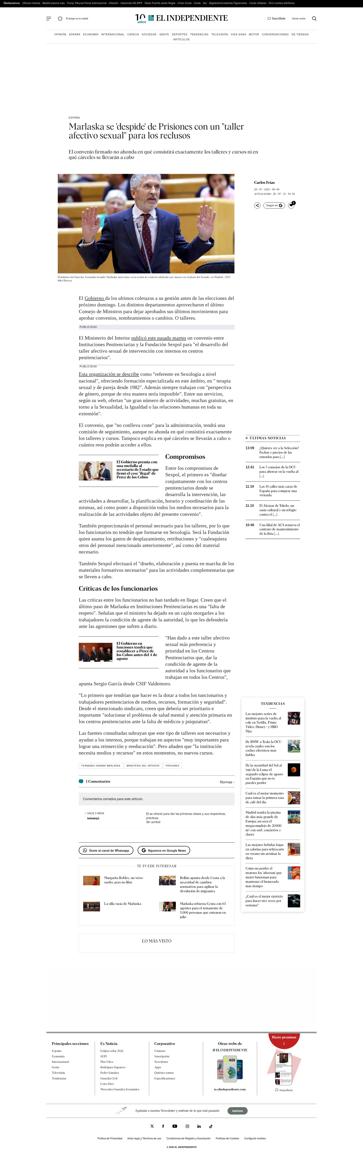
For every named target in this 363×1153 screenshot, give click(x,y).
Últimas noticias (31, 3)
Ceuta (197, 3)
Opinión (60, 34)
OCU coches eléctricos (281, 3)
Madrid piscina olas (53, 3)
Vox (205, 3)
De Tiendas (300, 34)
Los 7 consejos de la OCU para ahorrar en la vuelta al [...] (278, 471)
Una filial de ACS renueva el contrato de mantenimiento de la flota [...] (279, 529)
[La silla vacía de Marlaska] (91, 910)
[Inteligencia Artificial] (230, 1081)
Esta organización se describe (109, 374)
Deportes (179, 34)
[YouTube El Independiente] (174, 1126)
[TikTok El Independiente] (211, 1127)
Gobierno (95, 298)
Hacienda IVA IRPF (131, 3)
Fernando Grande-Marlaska (101, 765)
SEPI (103, 1056)
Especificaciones (164, 1078)
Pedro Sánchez (109, 1072)
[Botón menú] (48, 19)
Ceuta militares (257, 3)
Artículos (181, 39)
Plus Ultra (106, 1061)
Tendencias (199, 34)
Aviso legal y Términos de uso (144, 1138)
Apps (157, 1067)
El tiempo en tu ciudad (77, 18)
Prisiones (172, 765)
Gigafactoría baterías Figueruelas (228, 3)
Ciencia (133, 34)
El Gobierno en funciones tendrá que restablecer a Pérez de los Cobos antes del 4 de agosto (137, 651)
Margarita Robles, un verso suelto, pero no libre (123, 880)
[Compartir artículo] (257, 205)
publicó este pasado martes (158, 338)
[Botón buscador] (314, 18)
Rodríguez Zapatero (112, 1067)
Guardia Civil (108, 1078)
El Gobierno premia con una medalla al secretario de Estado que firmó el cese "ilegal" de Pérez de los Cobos (138, 469)
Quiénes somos (164, 1072)
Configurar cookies (255, 1138)
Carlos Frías (264, 182)
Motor (254, 34)
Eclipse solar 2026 (112, 1050)
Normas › (227, 782)
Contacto (159, 1050)
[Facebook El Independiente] (163, 1127)
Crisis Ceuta (185, 3)
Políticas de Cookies (227, 1138)
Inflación (113, 3)
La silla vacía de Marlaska (122, 904)
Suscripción (161, 1056)
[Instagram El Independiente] (187, 1127)
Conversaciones (275, 34)
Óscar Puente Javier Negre (160, 3)
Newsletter (161, 1061)
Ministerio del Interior (143, 765)
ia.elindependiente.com (230, 1089)
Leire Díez (107, 1083)
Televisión (219, 34)
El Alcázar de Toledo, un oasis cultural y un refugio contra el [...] (277, 510)
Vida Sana (238, 34)
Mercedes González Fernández (119, 1089)
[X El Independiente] (152, 1126)
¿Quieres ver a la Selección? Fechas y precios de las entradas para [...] (279, 452)
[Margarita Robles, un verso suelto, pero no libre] (91, 884)
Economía (91, 34)
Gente (164, 34)
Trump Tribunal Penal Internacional (87, 3)
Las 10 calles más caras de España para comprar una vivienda (278, 490)
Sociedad (149, 34)
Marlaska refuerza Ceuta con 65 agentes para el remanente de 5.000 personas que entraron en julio (203, 910)
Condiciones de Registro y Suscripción (188, 1138)
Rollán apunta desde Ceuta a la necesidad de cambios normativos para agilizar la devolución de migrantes (202, 884)
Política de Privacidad (109, 1138)
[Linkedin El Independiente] (199, 1127)
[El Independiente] (181, 18)
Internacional (113, 34)
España (74, 34)
